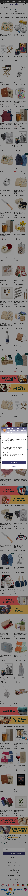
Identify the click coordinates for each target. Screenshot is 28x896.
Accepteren (14, 462)
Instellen (14, 466)
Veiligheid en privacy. (6, 457)
